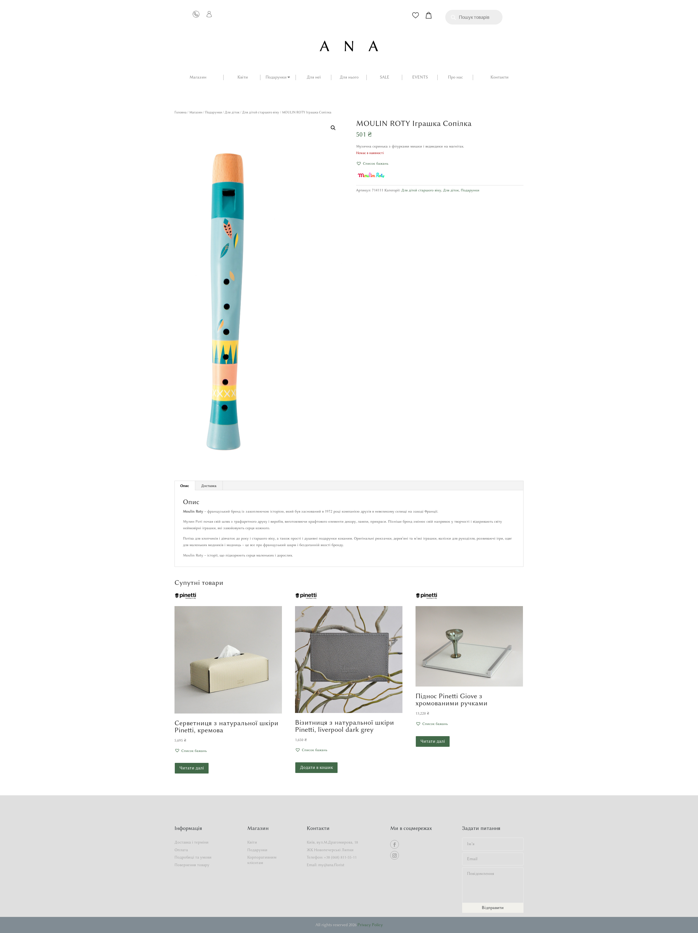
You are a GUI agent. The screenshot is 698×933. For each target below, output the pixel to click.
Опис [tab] (184, 485)
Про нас (455, 77)
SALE (384, 77)
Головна (180, 112)
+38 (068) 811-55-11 (340, 857)
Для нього (349, 77)
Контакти (500, 77)
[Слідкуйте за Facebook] (394, 844)
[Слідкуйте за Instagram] (394, 855)
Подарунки (276, 77)
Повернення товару (191, 865)
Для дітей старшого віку (260, 112)
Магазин (197, 77)
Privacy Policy (370, 924)
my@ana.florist (331, 865)
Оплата (181, 850)
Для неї (314, 77)
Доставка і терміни (191, 842)
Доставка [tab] (208, 485)
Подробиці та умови (193, 857)
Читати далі (191, 768)
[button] (333, 128)
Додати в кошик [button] (316, 767)
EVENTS (420, 77)
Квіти (242, 77)
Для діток (232, 112)
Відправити (493, 907)
